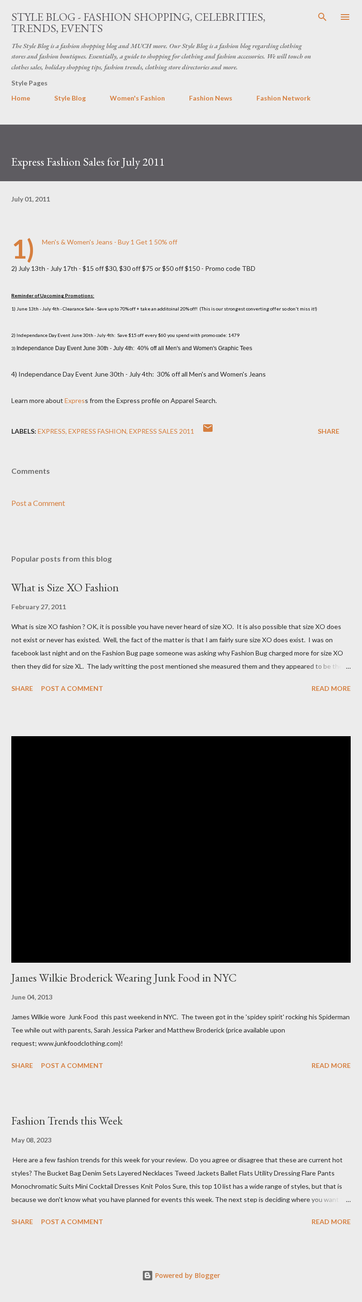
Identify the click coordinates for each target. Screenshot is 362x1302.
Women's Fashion (137, 98)
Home (20, 98)
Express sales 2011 (161, 431)
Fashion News (210, 98)
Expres (75, 400)
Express (52, 431)
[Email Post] (208, 431)
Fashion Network (283, 98)
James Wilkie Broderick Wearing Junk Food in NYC (124, 977)
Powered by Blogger (186, 1275)
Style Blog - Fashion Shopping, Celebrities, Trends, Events (138, 22)
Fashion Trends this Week (67, 1120)
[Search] (322, 17)
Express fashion (97, 431)
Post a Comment (38, 502)
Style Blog (70, 98)
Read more (331, 688)
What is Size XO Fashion (65, 587)
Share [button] (328, 431)
